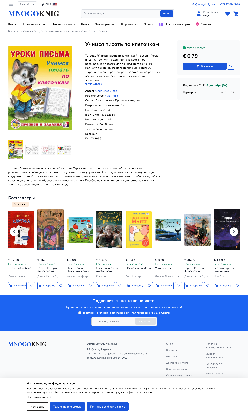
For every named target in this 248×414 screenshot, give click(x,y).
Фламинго (112, 95)
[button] (14, 231)
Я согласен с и (126, 312)
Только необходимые (67, 406)
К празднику (129, 24)
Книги (12, 24)
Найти (166, 13)
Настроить (37, 406)
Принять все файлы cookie (107, 406)
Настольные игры (33, 24)
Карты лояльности (176, 369)
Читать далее (93, 83)
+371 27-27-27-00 (230, 4)
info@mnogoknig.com (203, 4)
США (202, 85)
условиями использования (114, 312)
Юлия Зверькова (106, 90)
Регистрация (210, 11)
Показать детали (37, 397)
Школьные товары (63, 24)
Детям (85, 24)
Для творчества (105, 24)
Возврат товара (215, 373)
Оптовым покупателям (179, 375)
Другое (148, 24)
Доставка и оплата (177, 362)
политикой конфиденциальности (151, 312)
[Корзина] (236, 14)
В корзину (207, 66)
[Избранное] (227, 14)
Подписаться (145, 321)
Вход (206, 15)
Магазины (172, 356)
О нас (169, 343)
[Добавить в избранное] (230, 66)
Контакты (171, 350)
